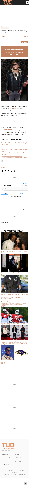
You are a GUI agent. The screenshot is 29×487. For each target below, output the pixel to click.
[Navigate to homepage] (7, 2)
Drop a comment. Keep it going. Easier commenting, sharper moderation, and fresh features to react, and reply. (15, 52)
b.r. (1, 38)
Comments (3, 42)
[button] (14, 26)
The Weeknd (12, 108)
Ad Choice (6, 464)
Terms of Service (6, 457)
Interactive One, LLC (16, 470)
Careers (17, 454)
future (3, 167)
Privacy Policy (18, 457)
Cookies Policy (6, 460)
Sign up (26, 183)
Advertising (5, 454)
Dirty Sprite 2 (8, 129)
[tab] (4, 193)
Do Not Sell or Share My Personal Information (20, 460)
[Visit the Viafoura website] (25, 209)
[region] (14, 197)
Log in (23, 183)
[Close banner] (27, 47)
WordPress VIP (13, 474)
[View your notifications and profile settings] (27, 2)
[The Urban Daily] (8, 448)
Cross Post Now (5, 28)
